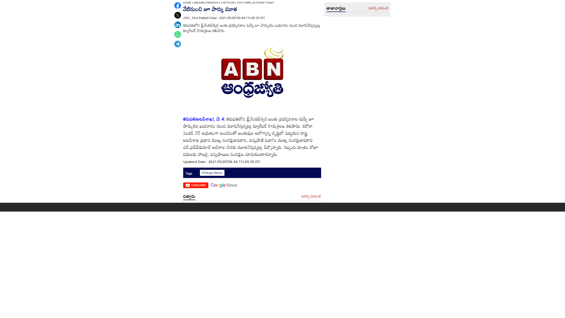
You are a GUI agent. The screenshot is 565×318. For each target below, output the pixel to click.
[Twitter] (177, 15)
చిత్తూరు (189, 196)
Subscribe (198, 185)
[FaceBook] (177, 5)
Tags (188, 173)
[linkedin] (177, 24)
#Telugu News (212, 172)
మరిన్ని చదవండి (311, 196)
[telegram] (177, 44)
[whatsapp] (177, 34)
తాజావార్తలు (336, 7)
